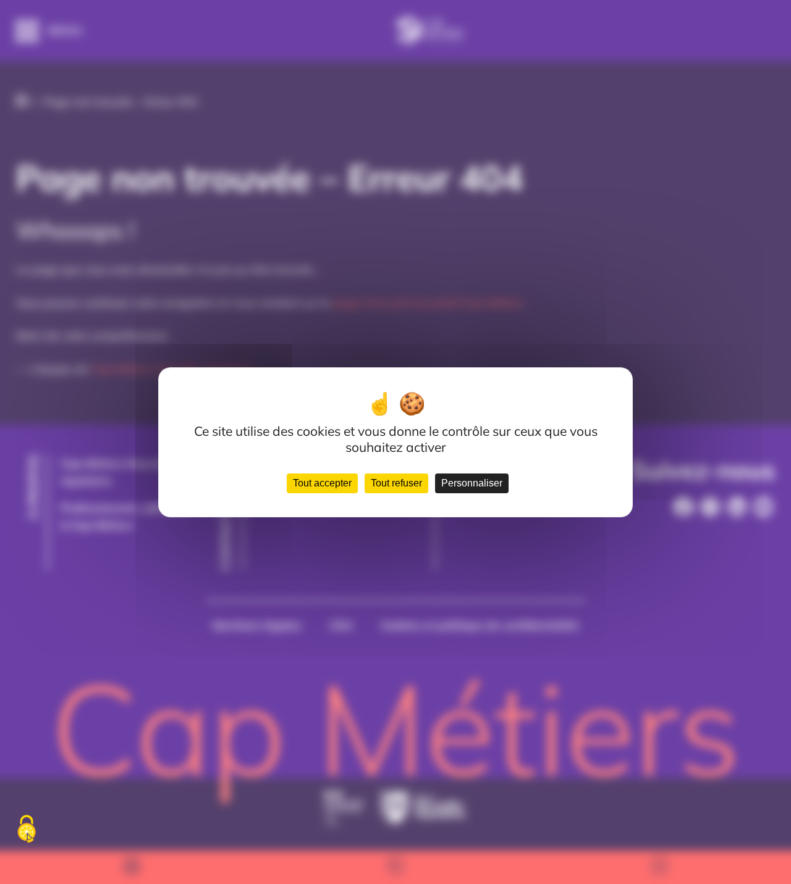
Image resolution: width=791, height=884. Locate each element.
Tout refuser (396, 483)
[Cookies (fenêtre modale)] (26, 830)
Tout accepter (322, 483)
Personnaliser (471, 483)
